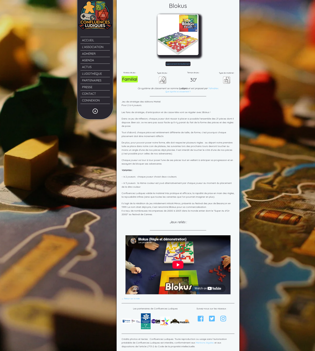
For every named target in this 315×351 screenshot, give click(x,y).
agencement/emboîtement (178, 64)
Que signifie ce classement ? (178, 92)
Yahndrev (213, 88)
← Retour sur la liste (131, 299)
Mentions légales (205, 342)
